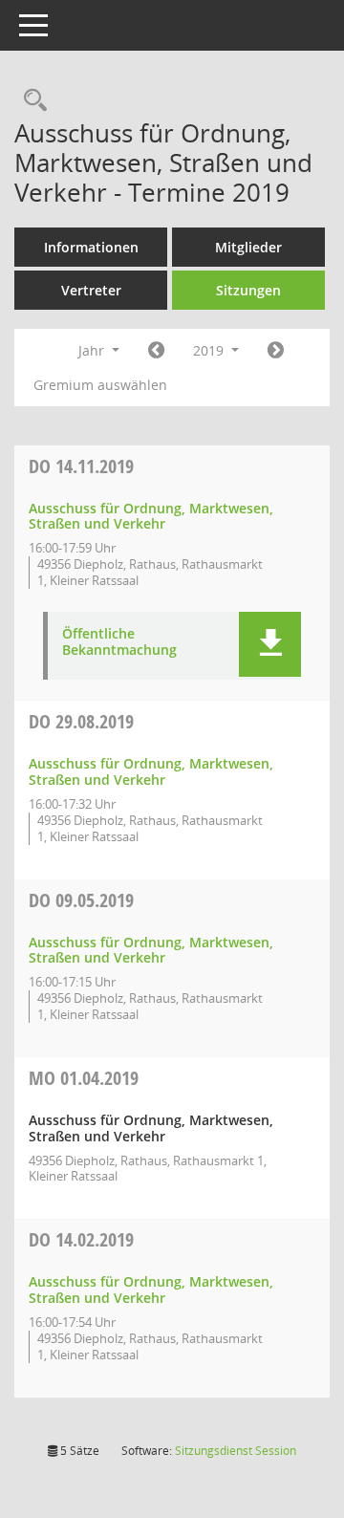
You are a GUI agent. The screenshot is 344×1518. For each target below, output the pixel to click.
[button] (270, 644)
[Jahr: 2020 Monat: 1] (275, 351)
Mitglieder (248, 247)
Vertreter (91, 290)
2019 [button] (210, 350)
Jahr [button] (93, 350)
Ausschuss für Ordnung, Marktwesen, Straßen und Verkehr (151, 516)
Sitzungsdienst (235, 1450)
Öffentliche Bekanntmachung (119, 642)
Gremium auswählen (100, 385)
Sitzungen (248, 290)
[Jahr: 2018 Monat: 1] (156, 351)
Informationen (91, 247)
